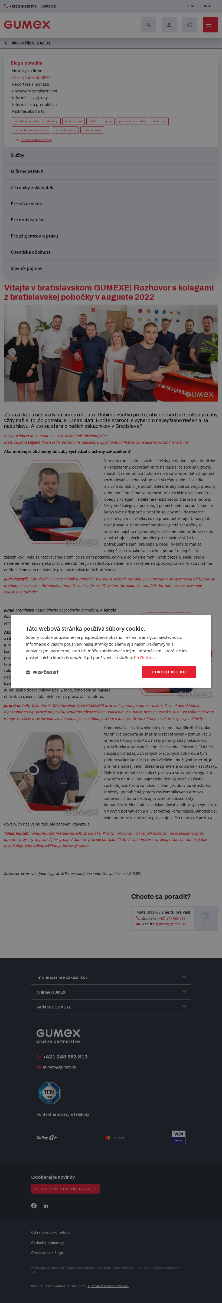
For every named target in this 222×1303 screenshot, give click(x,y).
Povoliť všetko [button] (169, 671)
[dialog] (111, 651)
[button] (42, 672)
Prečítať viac (145, 657)
